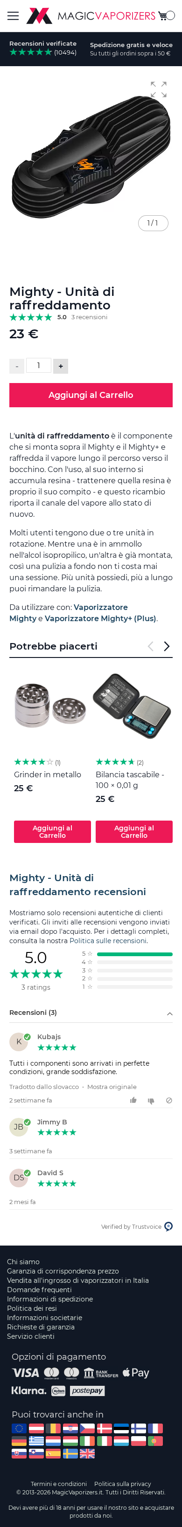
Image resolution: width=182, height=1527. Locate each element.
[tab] (91, 885)
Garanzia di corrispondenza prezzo (63, 1271)
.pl (138, 1441)
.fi (138, 1428)
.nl (53, 1441)
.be (53, 1428)
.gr (36, 1441)
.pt (155, 1441)
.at (36, 1428)
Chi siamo (23, 1262)
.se (70, 1454)
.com (19, 1428)
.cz (87, 1428)
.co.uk (87, 1454)
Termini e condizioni (59, 1483)
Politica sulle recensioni (108, 941)
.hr (70, 1428)
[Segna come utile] (134, 1100)
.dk (104, 1428)
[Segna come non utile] (152, 1100)
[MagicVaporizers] (90, 16)
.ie (87, 1441)
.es (53, 1454)
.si (36, 1454)
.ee (121, 1428)
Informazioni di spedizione (50, 1299)
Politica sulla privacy (122, 1483)
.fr (155, 1428)
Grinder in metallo (47, 774)
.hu (70, 1441)
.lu (121, 1441)
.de (19, 1441)
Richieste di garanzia (41, 1327)
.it (104, 1441)
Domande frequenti (39, 1290)
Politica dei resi (32, 1308)
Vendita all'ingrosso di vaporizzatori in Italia (78, 1280)
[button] (159, 89)
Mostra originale (112, 1086)
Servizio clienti (31, 1336)
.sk (19, 1454)
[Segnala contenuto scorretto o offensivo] (169, 1100)
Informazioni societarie (44, 1318)
